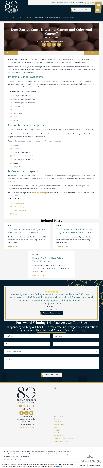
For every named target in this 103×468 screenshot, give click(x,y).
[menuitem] (76, 419)
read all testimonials (51, 313)
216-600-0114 (93, 2)
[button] (98, 9)
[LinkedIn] (26, 413)
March (29, 17)
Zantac (55, 59)
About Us (57, 422)
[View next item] (55, 309)
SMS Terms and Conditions (63, 438)
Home (56, 419)
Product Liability (19, 203)
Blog (13, 17)
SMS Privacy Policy (61, 441)
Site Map (57, 433)
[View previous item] (47, 309)
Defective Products (20, 210)
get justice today (81, 9)
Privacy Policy (59, 436)
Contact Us (58, 430)
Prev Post (11, 53)
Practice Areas (59, 424)
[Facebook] (21, 413)
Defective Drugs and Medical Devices (26, 207)
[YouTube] (31, 413)
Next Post (92, 53)
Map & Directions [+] (26, 427)
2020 (21, 17)
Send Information (52, 374)
